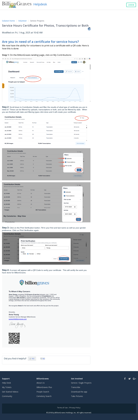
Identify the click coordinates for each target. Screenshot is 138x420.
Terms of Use (62, 407)
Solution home (8, 20)
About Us (41, 382)
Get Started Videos (10, 391)
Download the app (79, 391)
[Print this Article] (89, 28)
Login (131, 5)
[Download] (64, 180)
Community (7, 396)
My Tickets (6, 387)
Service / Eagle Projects (81, 382)
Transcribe (75, 387)
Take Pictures (77, 396)
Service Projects (37, 20)
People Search (43, 391)
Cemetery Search (44, 396)
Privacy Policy (75, 407)
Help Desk (6, 382)
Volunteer (22, 20)
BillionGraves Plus (44, 387)
